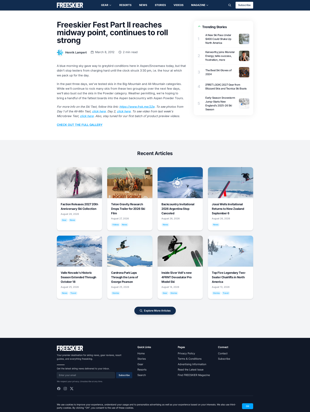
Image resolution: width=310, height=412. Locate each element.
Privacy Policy (186, 353)
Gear (104, 5)
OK (247, 406)
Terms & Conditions (190, 358)
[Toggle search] (230, 5)
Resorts (125, 5)
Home (141, 353)
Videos (178, 5)
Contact (222, 353)
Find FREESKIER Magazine (194, 375)
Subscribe (244, 5)
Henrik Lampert (76, 52)
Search (141, 375)
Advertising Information (192, 364)
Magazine (198, 5)
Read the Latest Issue (190, 369)
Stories (160, 5)
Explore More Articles (157, 310)
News (143, 5)
